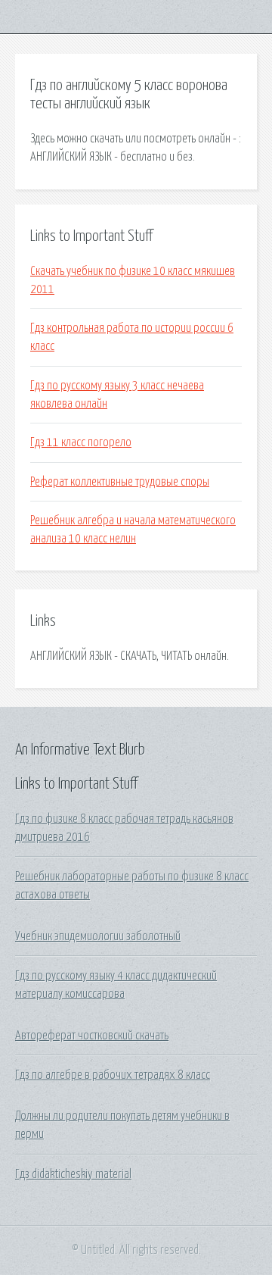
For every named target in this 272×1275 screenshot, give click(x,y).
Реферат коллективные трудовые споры (119, 482)
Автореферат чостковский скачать (91, 1036)
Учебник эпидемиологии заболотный (98, 936)
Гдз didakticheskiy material (73, 1174)
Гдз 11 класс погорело (80, 442)
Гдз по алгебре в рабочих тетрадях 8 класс (112, 1075)
